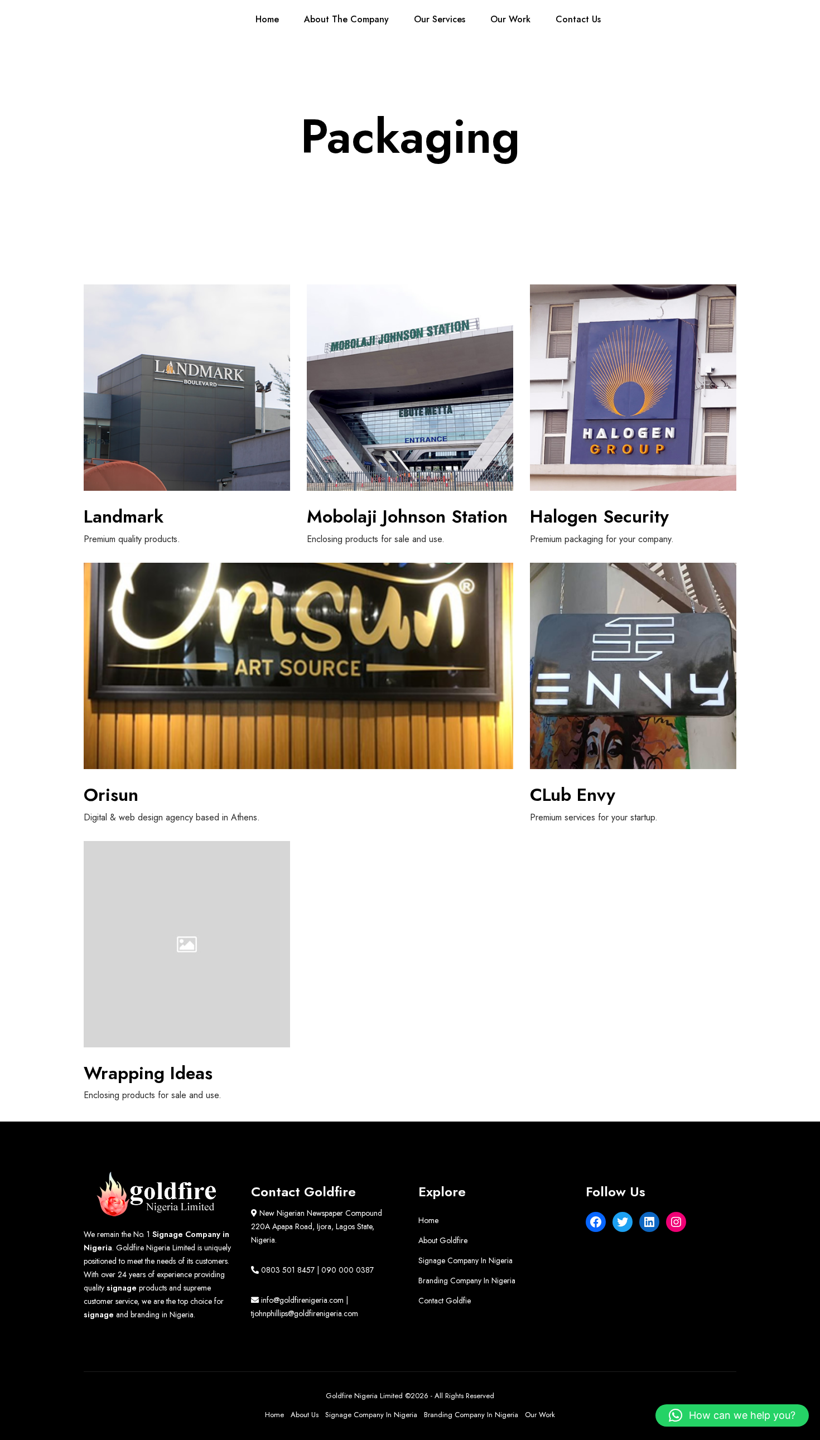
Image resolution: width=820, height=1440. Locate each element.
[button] (732, 1415)
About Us (305, 1414)
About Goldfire (442, 1240)
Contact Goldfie (444, 1300)
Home (428, 1220)
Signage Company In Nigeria (465, 1260)
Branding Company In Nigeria (466, 1280)
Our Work (540, 1414)
